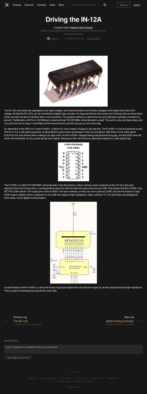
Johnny (54, 38)
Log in (137, 4)
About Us (32, 378)
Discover (29, 4)
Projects (17, 4)
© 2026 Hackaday (73, 387)
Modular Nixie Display (81, 27)
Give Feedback (66, 378)
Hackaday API (113, 378)
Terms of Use (82, 378)
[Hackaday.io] (7, 5)
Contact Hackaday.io (48, 378)
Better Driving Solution (120, 321)
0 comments (37, 324)
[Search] (105, 5)
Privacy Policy (97, 378)
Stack (52, 4)
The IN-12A (20, 321)
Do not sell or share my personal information (73, 381)
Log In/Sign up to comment (18, 357)
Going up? (74, 371)
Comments (93, 38)
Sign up (124, 4)
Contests (41, 4)
